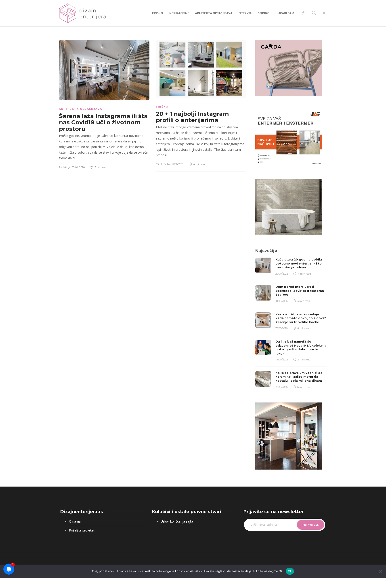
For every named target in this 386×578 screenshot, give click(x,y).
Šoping (263, 13)
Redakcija (65, 167)
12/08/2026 (281, 387)
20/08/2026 (281, 273)
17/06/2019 (177, 164)
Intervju (245, 13)
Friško (157, 13)
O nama (75, 521)
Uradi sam (286, 13)
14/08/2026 (281, 359)
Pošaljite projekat (81, 530)
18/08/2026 (281, 301)
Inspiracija (177, 13)
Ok (290, 571)
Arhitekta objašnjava (213, 13)
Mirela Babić (163, 164)
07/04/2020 (78, 167)
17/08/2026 (281, 328)
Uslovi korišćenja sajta (177, 521)
